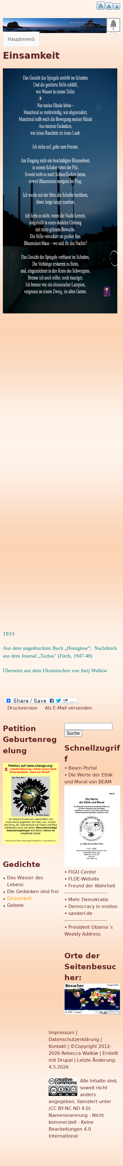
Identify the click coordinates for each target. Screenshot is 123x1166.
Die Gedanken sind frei (33, 891)
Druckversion (22, 708)
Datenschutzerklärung (74, 1039)
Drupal (65, 1060)
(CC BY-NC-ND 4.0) (69, 1108)
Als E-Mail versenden (68, 708)
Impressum (62, 1032)
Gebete (15, 905)
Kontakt (58, 1046)
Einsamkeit (19, 898)
